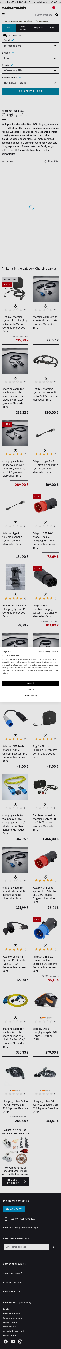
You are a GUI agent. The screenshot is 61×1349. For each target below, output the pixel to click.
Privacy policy (44, 651)
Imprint (55, 651)
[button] (7, 652)
